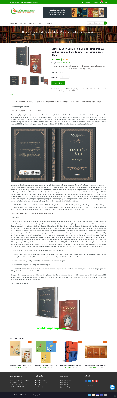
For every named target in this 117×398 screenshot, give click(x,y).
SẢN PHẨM (32, 23)
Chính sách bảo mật (65, 380)
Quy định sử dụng (65, 387)
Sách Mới (58, 91)
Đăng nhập (87, 2)
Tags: (53, 88)
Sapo (42, 395)
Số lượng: (54, 77)
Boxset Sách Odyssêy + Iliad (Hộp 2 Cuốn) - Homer (50, 365)
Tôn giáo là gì (74, 88)
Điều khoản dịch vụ (40, 387)
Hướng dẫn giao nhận (41, 385)
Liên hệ (49, 23)
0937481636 (15, 2)
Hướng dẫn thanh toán (41, 382)
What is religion (59, 88)
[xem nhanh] (23, 351)
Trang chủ (13, 23)
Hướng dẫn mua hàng (41, 380)
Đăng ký (96, 2)
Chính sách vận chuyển (66, 382)
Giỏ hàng (104, 2)
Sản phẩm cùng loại (17, 338)
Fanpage (90, 385)
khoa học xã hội (70, 91)
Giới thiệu (23, 23)
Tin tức (41, 23)
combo (53, 91)
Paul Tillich (67, 88)
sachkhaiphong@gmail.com (31, 2)
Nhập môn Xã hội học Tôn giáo (98, 88)
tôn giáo (63, 91)
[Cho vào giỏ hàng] (19, 351)
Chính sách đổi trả (65, 385)
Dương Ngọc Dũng (84, 88)
